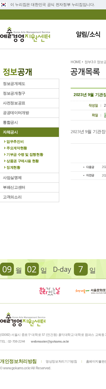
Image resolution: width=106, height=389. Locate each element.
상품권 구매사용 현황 (22, 161)
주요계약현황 (16, 148)
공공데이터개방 (16, 112)
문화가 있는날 (49, 291)
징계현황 (13, 167)
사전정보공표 (14, 103)
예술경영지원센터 (25, 34)
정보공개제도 (14, 83)
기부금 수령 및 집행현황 (24, 154)
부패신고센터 (14, 187)
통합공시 (10, 122)
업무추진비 (15, 141)
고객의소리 (12, 197)
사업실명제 (12, 177)
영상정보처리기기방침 (61, 361)
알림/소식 (88, 34)
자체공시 (10, 132)
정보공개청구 (14, 93)
